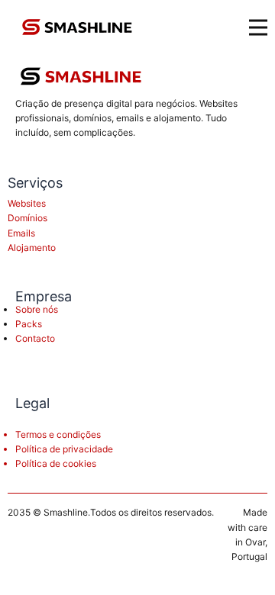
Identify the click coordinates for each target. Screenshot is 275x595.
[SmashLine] (81, 76)
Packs (28, 324)
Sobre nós (36, 309)
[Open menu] (258, 27)
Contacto (35, 338)
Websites (27, 203)
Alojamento (32, 247)
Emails (21, 233)
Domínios (27, 218)
